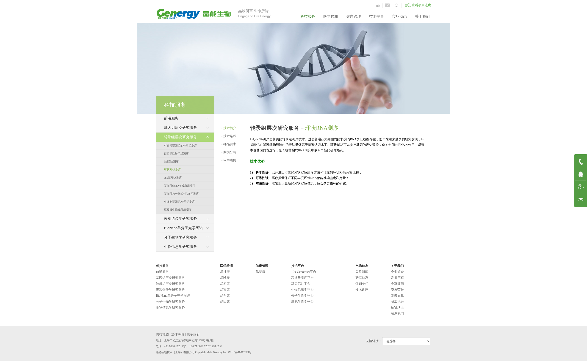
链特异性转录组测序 (176, 153)
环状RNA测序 (172, 169)
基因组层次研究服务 (170, 278)
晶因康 (225, 301)
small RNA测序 (173, 177)
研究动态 (361, 278)
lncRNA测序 (171, 161)
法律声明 (177, 334)
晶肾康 (225, 289)
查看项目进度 (421, 5)
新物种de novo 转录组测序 (179, 185)
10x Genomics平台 (303, 272)
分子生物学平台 (302, 295)
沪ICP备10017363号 (240, 352)
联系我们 (397, 313)
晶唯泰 (225, 278)
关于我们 (422, 16)
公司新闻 (361, 272)
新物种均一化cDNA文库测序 (181, 193)
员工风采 (397, 301)
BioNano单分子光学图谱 (173, 295)
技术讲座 (361, 289)
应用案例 (228, 160)
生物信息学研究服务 (170, 307)
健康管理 (353, 16)
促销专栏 (361, 283)
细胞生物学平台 (302, 301)
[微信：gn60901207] (581, 187)
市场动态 (399, 16)
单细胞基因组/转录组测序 (179, 201)
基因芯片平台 (300, 283)
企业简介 (397, 272)
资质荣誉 (397, 289)
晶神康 (225, 272)
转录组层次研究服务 (170, 283)
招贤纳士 (397, 307)
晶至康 (225, 295)
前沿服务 (162, 272)
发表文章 (397, 295)
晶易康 (225, 283)
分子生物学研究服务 (170, 301)
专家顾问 (397, 283)
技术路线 (228, 136)
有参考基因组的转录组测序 (180, 145)
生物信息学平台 (302, 289)
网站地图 (162, 334)
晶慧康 (260, 272)
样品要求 (228, 144)
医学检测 (330, 16)
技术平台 (376, 16)
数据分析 (228, 152)
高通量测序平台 (302, 278)
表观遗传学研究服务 (170, 289)
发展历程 (397, 278)
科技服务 (307, 16)
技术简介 (228, 128)
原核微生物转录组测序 (177, 209)
